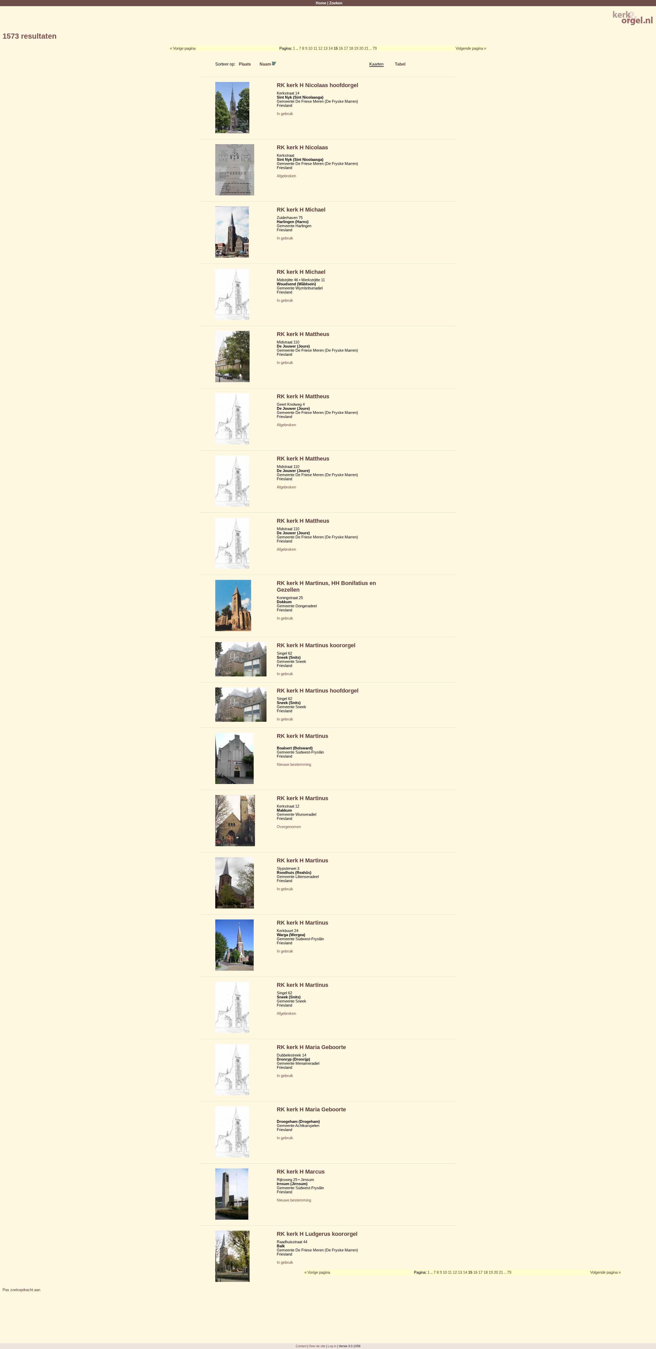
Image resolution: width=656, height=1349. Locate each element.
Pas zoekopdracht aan (21, 1290)
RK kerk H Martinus (302, 736)
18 (351, 48)
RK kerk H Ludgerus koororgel (317, 1234)
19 (356, 48)
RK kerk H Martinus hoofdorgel (317, 690)
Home (321, 3)
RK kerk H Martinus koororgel (316, 645)
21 (366, 48)
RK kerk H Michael (301, 209)
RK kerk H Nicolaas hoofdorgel (317, 85)
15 (336, 48)
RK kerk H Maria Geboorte (311, 1047)
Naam (266, 64)
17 (346, 48)
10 (310, 48)
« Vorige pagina (183, 48)
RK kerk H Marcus (301, 1171)
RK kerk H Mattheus (303, 334)
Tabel (400, 64)
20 (361, 48)
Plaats (245, 64)
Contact (301, 1346)
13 (325, 48)
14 (331, 48)
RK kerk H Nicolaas (302, 147)
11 (315, 48)
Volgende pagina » (471, 48)
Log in (332, 1346)
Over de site (317, 1346)
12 (320, 48)
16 (341, 48)
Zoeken (335, 3)
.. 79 (373, 48)
